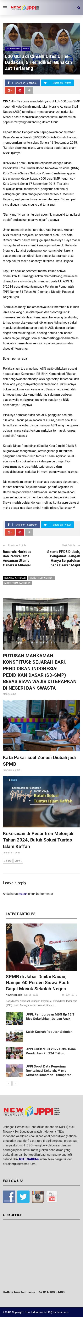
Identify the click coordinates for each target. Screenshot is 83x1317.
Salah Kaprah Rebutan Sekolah (49, 1032)
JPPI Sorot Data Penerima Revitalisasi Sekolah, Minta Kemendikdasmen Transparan (48, 1070)
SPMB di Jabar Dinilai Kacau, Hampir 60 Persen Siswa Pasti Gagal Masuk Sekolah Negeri (37, 982)
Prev (8, 861)
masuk (23, 894)
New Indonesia (14, 994)
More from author (41, 578)
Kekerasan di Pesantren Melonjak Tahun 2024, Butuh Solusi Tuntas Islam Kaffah (38, 840)
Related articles (15, 578)
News (26, 48)
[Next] (15, 1083)
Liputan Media (13, 48)
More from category (17, 583)
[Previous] (9, 1083)
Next (17, 861)
